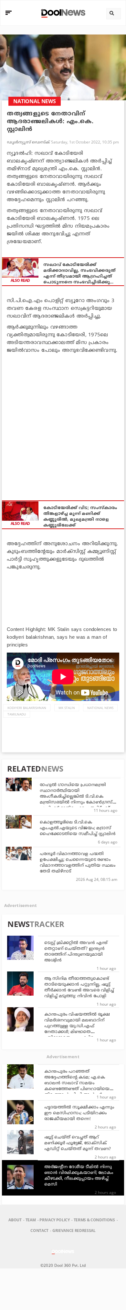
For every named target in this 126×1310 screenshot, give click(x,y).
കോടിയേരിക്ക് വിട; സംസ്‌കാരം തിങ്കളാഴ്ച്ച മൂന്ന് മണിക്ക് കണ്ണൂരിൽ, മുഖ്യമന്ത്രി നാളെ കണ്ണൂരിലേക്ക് (80, 517)
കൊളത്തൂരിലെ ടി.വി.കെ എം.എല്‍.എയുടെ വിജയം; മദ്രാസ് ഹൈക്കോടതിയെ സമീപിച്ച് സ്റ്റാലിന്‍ (78, 828)
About (14, 1220)
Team (31, 1220)
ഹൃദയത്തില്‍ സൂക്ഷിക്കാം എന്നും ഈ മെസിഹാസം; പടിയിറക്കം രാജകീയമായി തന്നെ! (79, 1113)
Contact (39, 1230)
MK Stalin (66, 707)
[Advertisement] (63, 423)
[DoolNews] (62, 13)
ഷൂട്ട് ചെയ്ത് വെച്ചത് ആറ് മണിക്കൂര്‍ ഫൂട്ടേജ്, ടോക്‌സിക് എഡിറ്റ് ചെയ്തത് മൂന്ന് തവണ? (77, 1143)
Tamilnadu (16, 714)
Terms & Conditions (94, 1220)
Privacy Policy (54, 1220)
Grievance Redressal (74, 1230)
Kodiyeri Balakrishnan (26, 707)
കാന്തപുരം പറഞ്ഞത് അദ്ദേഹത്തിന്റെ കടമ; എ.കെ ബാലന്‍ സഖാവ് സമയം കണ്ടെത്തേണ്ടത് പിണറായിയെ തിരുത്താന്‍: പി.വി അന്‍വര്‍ (77, 1083)
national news (100, 707)
